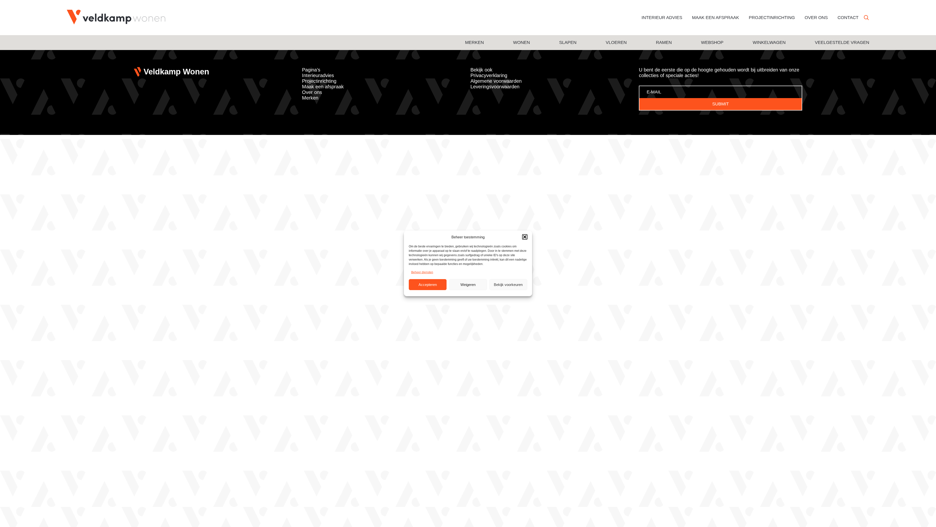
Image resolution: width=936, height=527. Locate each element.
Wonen (521, 42)
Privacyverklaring (488, 75)
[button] (524, 236)
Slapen (567, 42)
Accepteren (428, 285)
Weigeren (468, 285)
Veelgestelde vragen (842, 42)
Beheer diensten (422, 272)
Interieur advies (662, 17)
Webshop (712, 42)
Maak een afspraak (715, 17)
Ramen (664, 42)
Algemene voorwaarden (496, 81)
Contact (848, 17)
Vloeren (616, 42)
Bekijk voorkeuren (508, 285)
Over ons (816, 17)
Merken (474, 42)
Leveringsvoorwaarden (494, 86)
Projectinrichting (772, 17)
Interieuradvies (318, 75)
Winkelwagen (769, 42)
